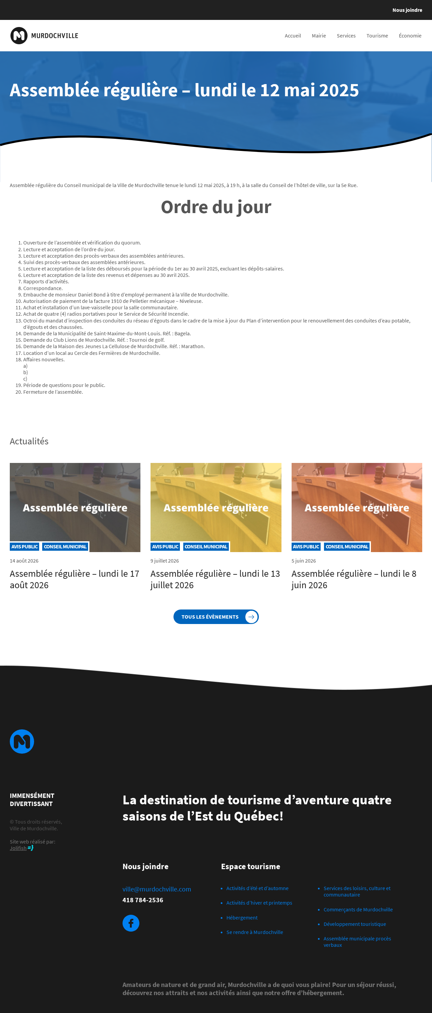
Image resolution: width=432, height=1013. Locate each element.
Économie (410, 35)
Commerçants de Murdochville (358, 909)
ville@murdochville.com (157, 889)
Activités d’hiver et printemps (259, 902)
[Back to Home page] (44, 35)
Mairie (319, 35)
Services (346, 35)
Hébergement (242, 917)
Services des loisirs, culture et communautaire (357, 891)
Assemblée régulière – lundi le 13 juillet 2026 (215, 579)
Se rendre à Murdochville (254, 932)
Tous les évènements (210, 616)
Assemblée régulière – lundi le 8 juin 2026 (354, 579)
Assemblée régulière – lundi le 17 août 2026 (74, 579)
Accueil (293, 35)
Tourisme (377, 35)
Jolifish (18, 848)
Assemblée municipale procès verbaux (357, 941)
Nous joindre (407, 9)
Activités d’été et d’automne (257, 888)
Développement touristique (355, 923)
